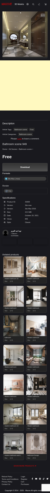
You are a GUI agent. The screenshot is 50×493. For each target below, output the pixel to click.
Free (32, 129)
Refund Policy (7, 477)
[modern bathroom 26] (13, 277)
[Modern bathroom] (36, 277)
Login (19, 139)
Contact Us (6, 484)
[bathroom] (13, 335)
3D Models (19, 4)
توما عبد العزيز (16, 231)
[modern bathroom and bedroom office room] (13, 453)
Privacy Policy (7, 482)
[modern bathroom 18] (13, 424)
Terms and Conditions (10, 479)
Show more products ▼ (25, 466)
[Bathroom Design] (36, 453)
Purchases (25, 484)
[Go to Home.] (6, 4)
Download (25, 167)
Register (24, 479)
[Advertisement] (25, 85)
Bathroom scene (20, 129)
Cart (22, 482)
